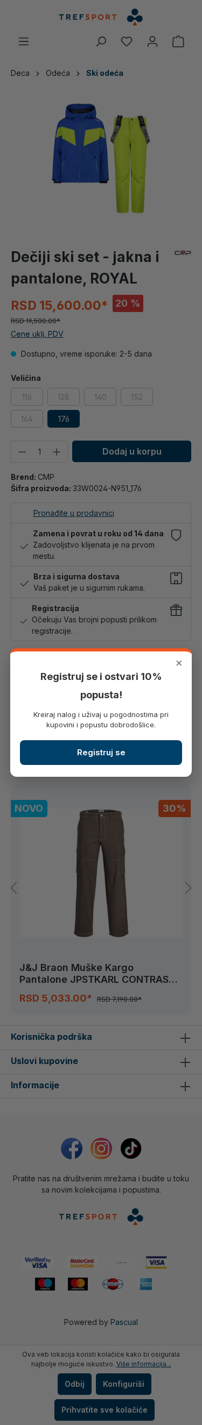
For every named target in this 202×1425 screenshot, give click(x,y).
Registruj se (101, 752)
